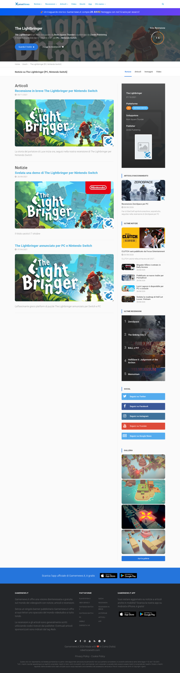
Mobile (82, 621)
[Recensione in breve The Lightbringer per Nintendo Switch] (64, 123)
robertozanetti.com (90, 650)
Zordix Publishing (133, 130)
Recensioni (50, 4)
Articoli (63, 4)
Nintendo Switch (86, 613)
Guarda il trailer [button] (26, 47)
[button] (108, 575)
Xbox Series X (84, 603)
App (90, 4)
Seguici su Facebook (139, 406)
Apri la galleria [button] (143, 558)
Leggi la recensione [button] (52, 47)
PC (80, 617)
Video (73, 4)
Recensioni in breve (104, 608)
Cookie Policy (98, 656)
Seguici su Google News (141, 436)
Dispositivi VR (84, 625)
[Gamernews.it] (22, 4)
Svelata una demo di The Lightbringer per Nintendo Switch (56, 173)
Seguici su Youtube (138, 426)
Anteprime (102, 613)
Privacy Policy (82, 656)
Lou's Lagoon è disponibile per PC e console (150, 287)
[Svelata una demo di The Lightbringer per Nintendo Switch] (64, 205)
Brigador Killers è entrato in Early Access (149, 266)
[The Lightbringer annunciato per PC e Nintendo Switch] (64, 277)
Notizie (37, 4)
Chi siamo (99, 4)
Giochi (82, 4)
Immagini (149, 72)
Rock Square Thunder (135, 119)
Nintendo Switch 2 (86, 608)
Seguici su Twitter (138, 396)
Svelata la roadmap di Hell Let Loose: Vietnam (150, 298)
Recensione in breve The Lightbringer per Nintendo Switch (56, 91)
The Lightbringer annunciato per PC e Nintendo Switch (53, 246)
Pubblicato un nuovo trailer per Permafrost (150, 276)
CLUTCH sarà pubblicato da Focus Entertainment (143, 251)
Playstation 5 (84, 599)
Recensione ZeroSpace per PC (135, 204)
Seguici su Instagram (139, 416)
